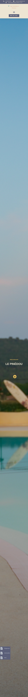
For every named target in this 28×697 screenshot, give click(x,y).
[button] (14, 12)
